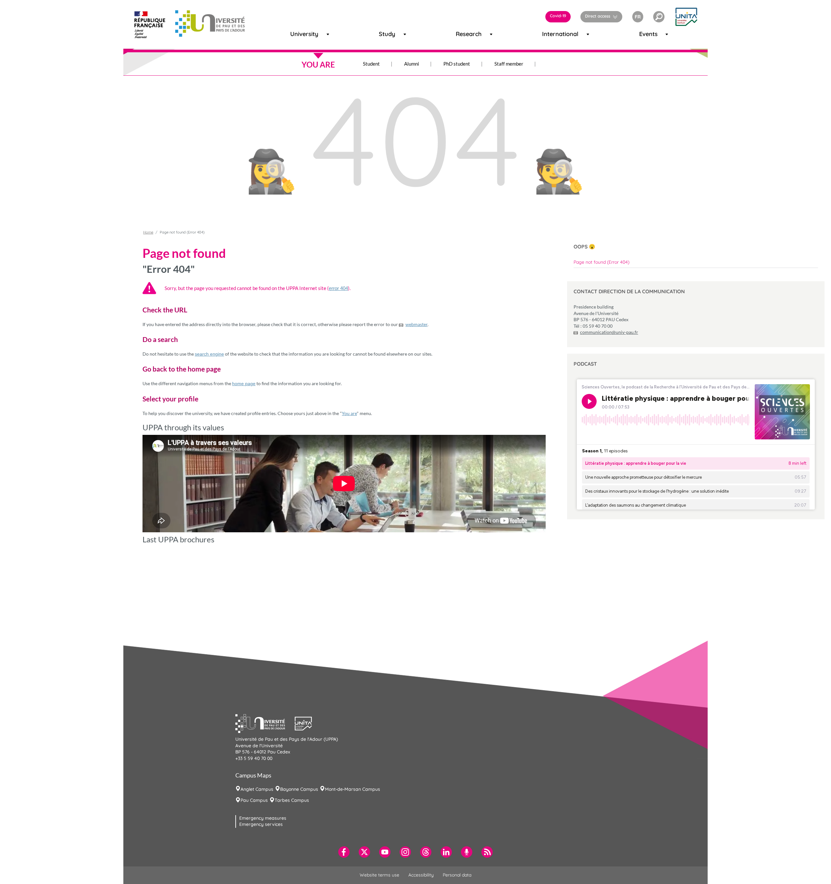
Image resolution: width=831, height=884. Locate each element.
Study (384, 34)
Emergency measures (262, 818)
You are (349, 413)
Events (645, 34)
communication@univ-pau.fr (609, 332)
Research (463, 34)
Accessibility (421, 875)
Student (371, 64)
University (298, 34)
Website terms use (379, 875)
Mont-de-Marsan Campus (352, 789)
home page (243, 383)
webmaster (416, 324)
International (552, 34)
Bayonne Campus (299, 789)
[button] (658, 16)
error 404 (338, 288)
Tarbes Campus (292, 800)
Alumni (411, 64)
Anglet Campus (257, 789)
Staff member (508, 64)
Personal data (457, 875)
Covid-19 (558, 15)
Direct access (597, 16)
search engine (209, 354)
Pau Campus (254, 800)
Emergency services (261, 824)
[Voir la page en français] (637, 16)
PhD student (456, 64)
